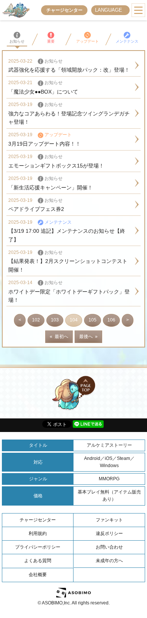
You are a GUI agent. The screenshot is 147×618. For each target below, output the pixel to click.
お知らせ (16, 41)
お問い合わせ (109, 547)
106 (111, 320)
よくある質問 (37, 560)
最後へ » (88, 336)
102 (36, 320)
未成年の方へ (109, 560)
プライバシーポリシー (37, 547)
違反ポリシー (109, 533)
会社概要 (38, 574)
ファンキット (109, 520)
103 (55, 320)
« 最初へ (59, 336)
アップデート (87, 41)
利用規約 (38, 533)
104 (74, 320)
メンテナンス (127, 41)
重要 (51, 41)
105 (92, 320)
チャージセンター (64, 10)
